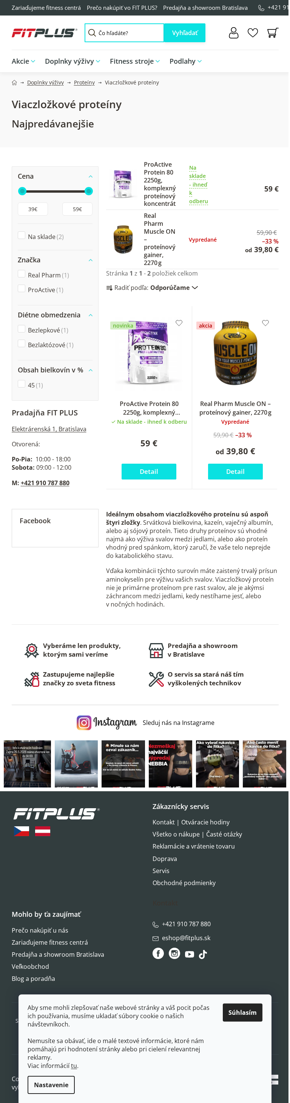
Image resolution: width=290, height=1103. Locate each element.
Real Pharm (47, 275)
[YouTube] (190, 956)
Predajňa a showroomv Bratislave (203, 650)
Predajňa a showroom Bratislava (205, 7)
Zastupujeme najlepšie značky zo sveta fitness (79, 678)
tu (74, 1066)
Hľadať (184, 32)
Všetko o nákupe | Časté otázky (197, 834)
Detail (149, 471)
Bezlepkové (47, 330)
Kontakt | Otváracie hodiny (191, 822)
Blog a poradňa (33, 978)
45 (34, 385)
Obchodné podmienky (184, 883)
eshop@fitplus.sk (186, 938)
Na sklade (45, 237)
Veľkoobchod (30, 966)
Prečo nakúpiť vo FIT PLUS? (122, 7)
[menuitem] (26, 61)
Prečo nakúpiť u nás (40, 930)
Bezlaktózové (50, 345)
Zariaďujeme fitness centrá (46, 7)
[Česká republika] (21, 831)
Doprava (165, 859)
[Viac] (267, 59)
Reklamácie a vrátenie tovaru (194, 846)
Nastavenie (51, 1085)
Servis (161, 871)
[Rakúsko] (42, 831)
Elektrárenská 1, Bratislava (49, 429)
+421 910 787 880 (45, 483)
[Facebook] (159, 953)
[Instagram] (174, 953)
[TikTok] (203, 956)
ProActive (45, 290)
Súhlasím (242, 1012)
